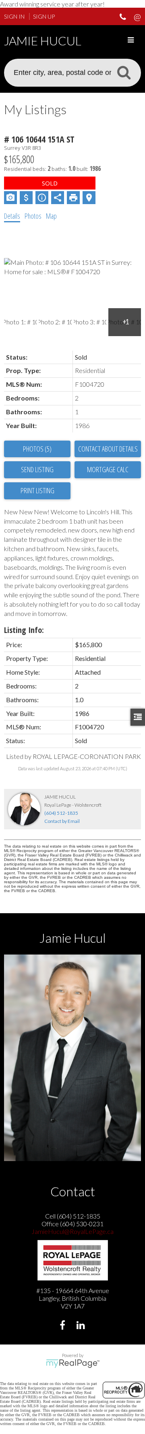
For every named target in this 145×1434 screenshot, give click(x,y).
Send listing (37, 469)
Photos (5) (37, 449)
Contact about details (108, 449)
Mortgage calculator (108, 470)
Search (124, 72)
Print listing (37, 490)
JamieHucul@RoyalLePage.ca (72, 1231)
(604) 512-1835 (61, 813)
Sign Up (44, 16)
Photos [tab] (33, 216)
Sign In (14, 16)
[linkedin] (81, 1326)
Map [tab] (51, 216)
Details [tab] (12, 216)
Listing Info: (24, 629)
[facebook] (63, 1326)
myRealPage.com (73, 1363)
